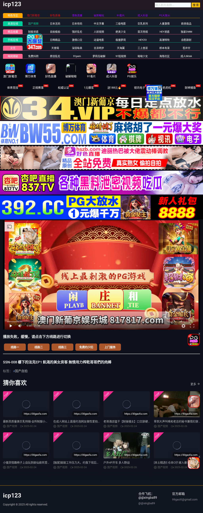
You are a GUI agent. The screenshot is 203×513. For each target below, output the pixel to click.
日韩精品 (55, 39)
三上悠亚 (143, 47)
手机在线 (13, 39)
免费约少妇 (86, 347)
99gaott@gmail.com (184, 499)
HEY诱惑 (164, 31)
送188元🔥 (114, 87)
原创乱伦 (55, 56)
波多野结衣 (33, 47)
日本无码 (55, 23)
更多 (193, 384)
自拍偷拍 (55, 31)
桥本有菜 (164, 47)
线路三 (62, 347)
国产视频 (33, 23)
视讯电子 (139, 87)
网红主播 (33, 39)
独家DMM (186, 31)
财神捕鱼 (190, 87)
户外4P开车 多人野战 (116, 462)
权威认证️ (63, 87)
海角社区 (164, 56)
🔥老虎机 (165, 87)
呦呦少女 (143, 56)
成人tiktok (186, 56)
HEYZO (143, 39)
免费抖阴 (33, 56)
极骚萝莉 (121, 39)
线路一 (15, 347)
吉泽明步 (99, 47)
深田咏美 (77, 47)
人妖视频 (99, 31)
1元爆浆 (89, 87)
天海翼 (121, 47)
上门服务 (110, 347)
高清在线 (13, 23)
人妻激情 (164, 23)
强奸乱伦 (77, 31)
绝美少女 (121, 31)
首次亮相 (143, 31)
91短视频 (121, 56)
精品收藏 (13, 31)
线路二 (38, 347)
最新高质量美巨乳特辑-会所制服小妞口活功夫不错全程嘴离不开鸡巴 (45, 421)
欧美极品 (186, 23)
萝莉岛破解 (99, 56)
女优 (12, 47)
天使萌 (55, 47)
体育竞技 (12, 87)
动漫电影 (99, 39)
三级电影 (121, 23)
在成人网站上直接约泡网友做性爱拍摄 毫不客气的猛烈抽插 (89, 421)
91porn (77, 56)
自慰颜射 (186, 39)
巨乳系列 (143, 23)
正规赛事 (38, 87)
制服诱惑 (33, 31)
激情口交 (77, 39)
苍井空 (186, 47)
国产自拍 (21, 371)
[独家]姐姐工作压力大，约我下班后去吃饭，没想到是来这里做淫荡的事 (97, 462)
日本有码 (77, 23)
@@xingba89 (146, 503)
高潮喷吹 (164, 39)
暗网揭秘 (13, 56)
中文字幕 (99, 23)
